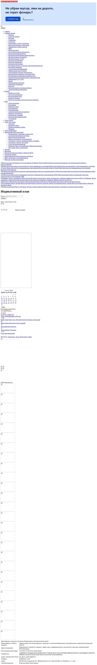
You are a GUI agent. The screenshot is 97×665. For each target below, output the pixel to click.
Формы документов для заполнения (20, 139)
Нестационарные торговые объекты (20, 88)
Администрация (10, 33)
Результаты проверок (15, 67)
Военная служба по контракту (14, 159)
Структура (11, 42)
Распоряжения (13, 108)
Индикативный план (15, 96)
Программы (12, 105)
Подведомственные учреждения (18, 45)
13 (8, 298)
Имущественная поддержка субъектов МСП (19, 153)
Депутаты (11, 124)
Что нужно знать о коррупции (18, 147)
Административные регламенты (18, 112)
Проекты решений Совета (16, 127)
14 (11, 298)
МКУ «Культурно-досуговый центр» (16, 158)
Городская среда (13, 50)
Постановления (13, 110)
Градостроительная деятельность (18, 52)
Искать (3, 198)
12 (6, 298)
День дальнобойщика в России (11, 316)
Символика (12, 40)
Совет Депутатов (10, 122)
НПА (6, 101)
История (11, 38)
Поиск (3, 196)
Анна (17, 337)
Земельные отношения (15, 84)
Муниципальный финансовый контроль (21, 55)
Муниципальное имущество (17, 57)
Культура (11, 86)
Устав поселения (13, 103)
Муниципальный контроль (17, 53)
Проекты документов (15, 113)
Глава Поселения (13, 36)
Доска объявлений (10, 130)
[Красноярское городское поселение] (1, 26)
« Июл (3, 307)
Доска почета (9, 120)
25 (4, 303)
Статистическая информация (17, 69)
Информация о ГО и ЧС (16, 79)
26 (6, 303)
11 (4, 298)
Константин (24, 337)
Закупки (7, 149)
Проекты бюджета (14, 98)
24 (2, 303)
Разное (10, 81)
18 (4, 301)
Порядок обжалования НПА (17, 117)
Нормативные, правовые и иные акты (20, 134)
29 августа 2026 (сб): (7, 314)
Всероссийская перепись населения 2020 (21, 74)
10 (2, 298)
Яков (30, 337)
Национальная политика (16, 83)
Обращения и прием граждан (17, 47)
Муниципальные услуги (16, 59)
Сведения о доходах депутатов (18, 142)
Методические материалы (16, 137)
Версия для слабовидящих (9, 1)
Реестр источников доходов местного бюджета (23, 100)
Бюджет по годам (14, 93)
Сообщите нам (13, 19)
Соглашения (12, 118)
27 (8, 303)
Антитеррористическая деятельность (20, 72)
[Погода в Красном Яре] (13, 208)
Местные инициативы (15, 60)
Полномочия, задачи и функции (18, 43)
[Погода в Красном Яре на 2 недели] (20, 209)
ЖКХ (10, 48)
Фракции (11, 129)
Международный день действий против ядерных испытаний (20, 320)
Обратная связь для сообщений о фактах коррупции (25, 146)
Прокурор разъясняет (15, 62)
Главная (7, 31)
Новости (11, 35)
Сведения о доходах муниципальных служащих (23, 141)
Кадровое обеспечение (15, 64)
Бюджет (7, 91)
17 (2, 301)
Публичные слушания (15, 115)
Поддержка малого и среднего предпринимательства (25, 65)
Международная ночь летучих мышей (13, 323)
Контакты (8, 151)
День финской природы (8, 326)
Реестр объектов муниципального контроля (19, 156)
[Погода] (4, 209)
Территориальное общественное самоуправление (24, 77)
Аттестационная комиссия (16, 144)
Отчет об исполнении (15, 95)
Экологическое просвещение (17, 89)
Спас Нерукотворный (8, 333)
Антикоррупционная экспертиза (18, 136)
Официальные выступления (17, 71)
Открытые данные (10, 154)
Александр (11, 337)
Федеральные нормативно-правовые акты (22, 76)
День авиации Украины (8, 330)
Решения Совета (13, 106)
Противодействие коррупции (14, 132)
